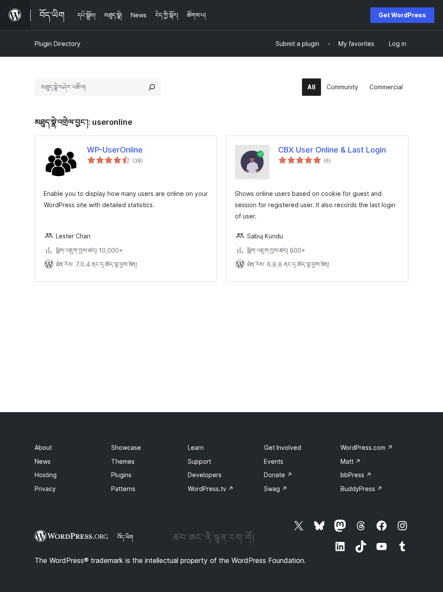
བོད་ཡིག (125, 536)
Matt (350, 461)
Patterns (123, 488)
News (43, 461)
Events (273, 461)
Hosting (46, 474)
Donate (278, 474)
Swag (275, 488)
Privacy (45, 488)
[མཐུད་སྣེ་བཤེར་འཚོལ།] (152, 87)
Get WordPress (402, 15)
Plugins (121, 474)
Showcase (126, 447)
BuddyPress (361, 488)
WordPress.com (366, 447)
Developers (205, 474)
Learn (196, 447)
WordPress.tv (211, 488)
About (43, 447)
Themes (123, 461)
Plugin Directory (57, 43)
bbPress (356, 474)
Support (199, 461)
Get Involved (282, 447)
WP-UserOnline (115, 149)
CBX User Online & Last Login (332, 149)
